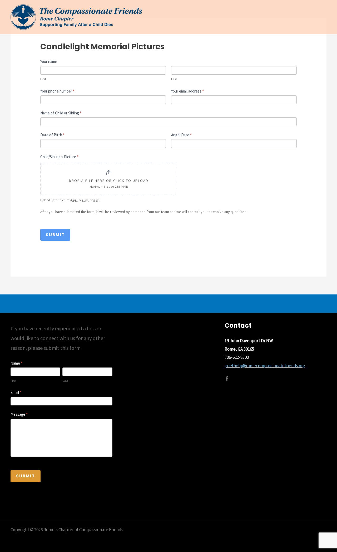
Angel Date (181, 134)
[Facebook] (227, 378)
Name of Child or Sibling (60, 112)
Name (16, 363)
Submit (55, 235)
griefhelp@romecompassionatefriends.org (265, 366)
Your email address (187, 91)
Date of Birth (52, 134)
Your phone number (57, 91)
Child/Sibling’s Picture (59, 156)
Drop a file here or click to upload (108, 180)
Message (19, 414)
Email (16, 392)
